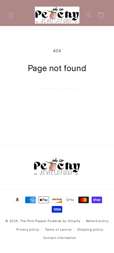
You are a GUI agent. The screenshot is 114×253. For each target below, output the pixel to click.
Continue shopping (57, 88)
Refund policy (97, 221)
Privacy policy (27, 229)
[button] (11, 15)
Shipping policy (90, 229)
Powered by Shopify (64, 221)
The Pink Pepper (33, 221)
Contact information (59, 238)
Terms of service (58, 229)
